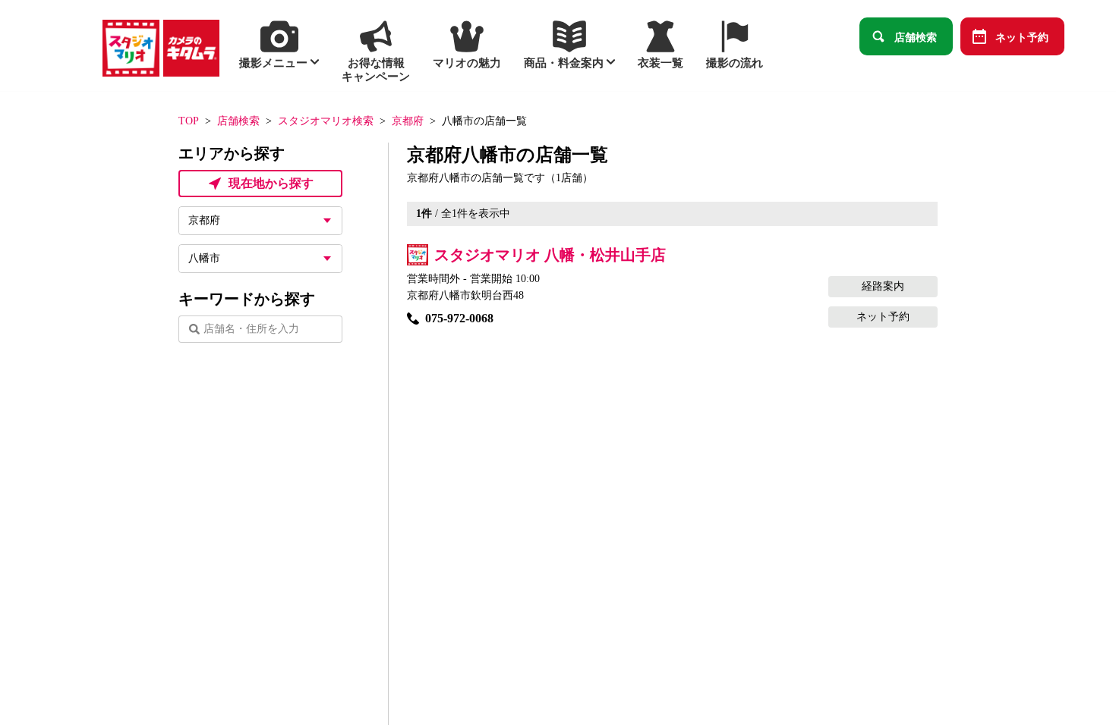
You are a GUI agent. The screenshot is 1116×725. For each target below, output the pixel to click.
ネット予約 (1021, 36)
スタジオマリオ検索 (326, 121)
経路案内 (883, 286)
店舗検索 (915, 36)
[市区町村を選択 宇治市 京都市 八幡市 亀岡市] (260, 258)
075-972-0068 (459, 318)
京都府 (408, 121)
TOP (188, 121)
